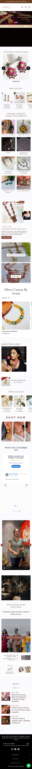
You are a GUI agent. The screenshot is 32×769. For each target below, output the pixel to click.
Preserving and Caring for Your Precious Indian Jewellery (21, 710)
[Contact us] (29, 765)
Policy (15, 758)
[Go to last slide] (5, 485)
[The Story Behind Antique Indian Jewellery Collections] (5, 720)
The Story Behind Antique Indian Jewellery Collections (21, 721)
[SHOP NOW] (16, 273)
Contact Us (15, 763)
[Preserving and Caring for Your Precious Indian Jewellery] (5, 709)
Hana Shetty (13, 474)
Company (15, 754)
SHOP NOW (6, 237)
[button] (2, 318)
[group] (16, 318)
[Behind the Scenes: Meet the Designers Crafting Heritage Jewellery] (5, 696)
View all (4, 298)
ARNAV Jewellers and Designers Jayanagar (16, 457)
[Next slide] (26, 485)
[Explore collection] (16, 252)
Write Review (16, 466)
